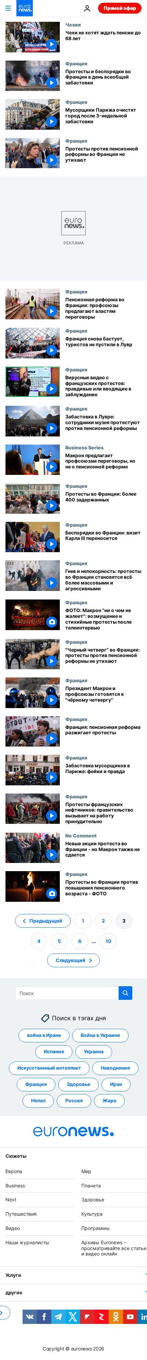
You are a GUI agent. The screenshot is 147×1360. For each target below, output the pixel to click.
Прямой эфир (120, 8)
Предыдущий (45, 921)
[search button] (125, 993)
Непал (38, 1100)
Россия (74, 1100)
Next (10, 1199)
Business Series (84, 447)
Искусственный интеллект (49, 1068)
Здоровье (78, 1084)
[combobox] (73, 993)
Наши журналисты (27, 1242)
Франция (76, 63)
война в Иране (44, 1035)
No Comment (81, 835)
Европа (13, 1171)
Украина (94, 1051)
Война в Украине (100, 1035)
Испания (54, 1051)
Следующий (70, 960)
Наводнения (115, 1068)
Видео (12, 1228)
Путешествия (21, 1214)
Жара (109, 1100)
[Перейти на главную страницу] (24, 8)
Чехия (73, 24)
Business (15, 1185)
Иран (116, 1084)
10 (108, 941)
